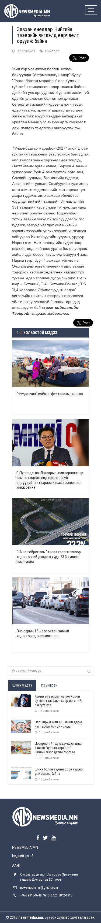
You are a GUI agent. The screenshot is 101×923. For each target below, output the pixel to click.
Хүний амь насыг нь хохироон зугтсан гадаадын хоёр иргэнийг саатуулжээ (59, 700)
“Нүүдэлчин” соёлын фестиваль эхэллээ (49, 393)
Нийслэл (52, 51)
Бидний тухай (22, 856)
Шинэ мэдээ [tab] (22, 685)
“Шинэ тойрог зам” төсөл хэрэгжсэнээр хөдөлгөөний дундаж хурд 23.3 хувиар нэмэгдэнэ (48, 557)
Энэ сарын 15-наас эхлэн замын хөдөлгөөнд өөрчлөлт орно (42, 633)
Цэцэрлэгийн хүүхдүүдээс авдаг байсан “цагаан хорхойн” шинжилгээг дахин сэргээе (59, 748)
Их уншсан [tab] (49, 685)
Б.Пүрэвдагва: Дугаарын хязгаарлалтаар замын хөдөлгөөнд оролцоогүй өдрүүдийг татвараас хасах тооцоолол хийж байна (49, 480)
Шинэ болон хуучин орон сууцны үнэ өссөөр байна (59, 771)
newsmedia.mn (30, 917)
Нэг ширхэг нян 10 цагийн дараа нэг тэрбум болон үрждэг (58, 724)
